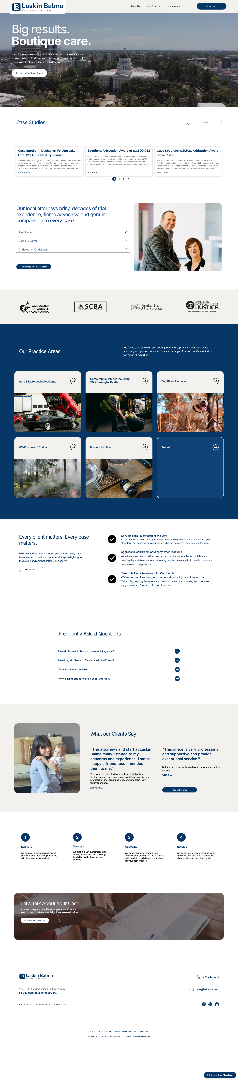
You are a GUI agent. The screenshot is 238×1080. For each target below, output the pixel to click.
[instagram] (217, 1004)
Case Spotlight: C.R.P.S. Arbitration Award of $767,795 (188, 153)
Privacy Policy (143, 1031)
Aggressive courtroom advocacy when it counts (151, 551)
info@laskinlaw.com (208, 989)
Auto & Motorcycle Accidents (37, 381)
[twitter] (210, 1004)
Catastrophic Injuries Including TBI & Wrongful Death (110, 380)
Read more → (25, 172)
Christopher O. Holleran (33, 249)
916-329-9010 (211, 976)
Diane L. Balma (28, 240)
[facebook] (204, 1004)
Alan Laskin (26, 232)
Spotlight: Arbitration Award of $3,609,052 (118, 150)
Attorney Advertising (141, 1036)
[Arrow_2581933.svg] (73, 384)
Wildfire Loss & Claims (33, 447)
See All (166, 447)
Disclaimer (127, 1036)
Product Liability (100, 447)
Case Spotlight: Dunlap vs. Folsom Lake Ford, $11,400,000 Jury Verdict (46, 153)
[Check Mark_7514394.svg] (112, 562)
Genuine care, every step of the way (144, 535)
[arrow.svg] (126, 232)
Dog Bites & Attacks (174, 381)
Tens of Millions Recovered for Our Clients (147, 573)
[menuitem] (136, 6)
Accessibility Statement (111, 1036)
